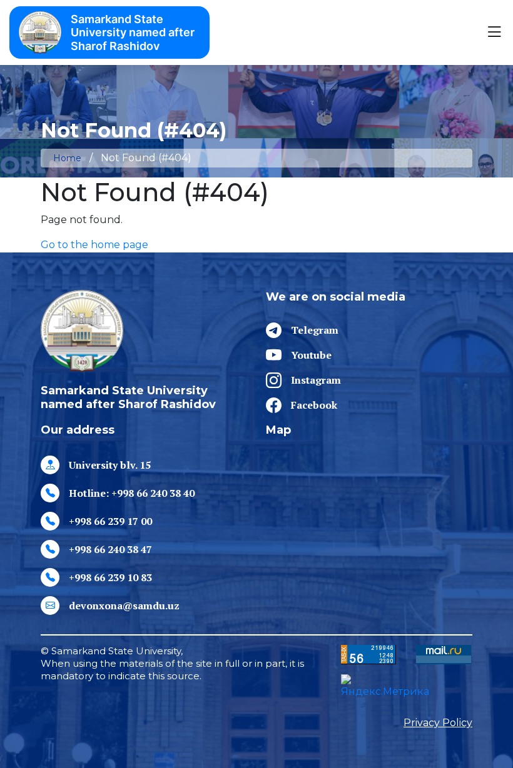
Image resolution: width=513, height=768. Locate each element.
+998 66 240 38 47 (110, 549)
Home (67, 158)
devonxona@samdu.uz (124, 605)
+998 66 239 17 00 (110, 521)
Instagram (316, 380)
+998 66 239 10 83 (110, 577)
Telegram (314, 330)
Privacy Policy (438, 723)
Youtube (311, 355)
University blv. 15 (110, 465)
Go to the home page (94, 245)
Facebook (314, 405)
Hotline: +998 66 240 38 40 (132, 493)
